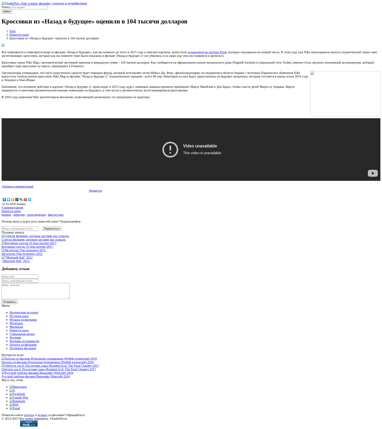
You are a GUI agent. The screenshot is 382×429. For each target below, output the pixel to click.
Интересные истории (24, 312)
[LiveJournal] (21, 199)
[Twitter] (9, 199)
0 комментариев (12, 207)
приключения (36, 214)
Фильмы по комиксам (24, 341)
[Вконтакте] (18, 386)
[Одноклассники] (13, 199)
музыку (42, 415)
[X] (12, 390)
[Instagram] (17, 401)
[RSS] (14, 404)
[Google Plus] (25, 199)
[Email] (15, 408)
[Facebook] (17, 394)
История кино (19, 316)
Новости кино (19, 34)
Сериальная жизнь (22, 334)
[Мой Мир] (17, 199)
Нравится (95, 190)
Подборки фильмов (23, 348)
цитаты (29, 415)
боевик (6, 214)
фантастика (55, 214)
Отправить (9, 301)
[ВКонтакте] (4, 199)
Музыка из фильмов (23, 319)
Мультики (16, 323)
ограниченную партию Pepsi (207, 52)
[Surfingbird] (29, 199)
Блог (13, 31)
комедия (19, 214)
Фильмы (15, 337)
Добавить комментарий (17, 186)
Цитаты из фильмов (23, 344)
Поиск (6, 7)
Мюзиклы (16, 326)
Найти (6, 11)
